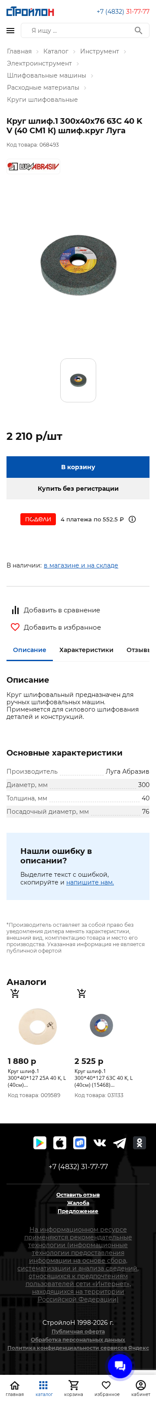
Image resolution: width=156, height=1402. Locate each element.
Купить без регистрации (78, 488)
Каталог (55, 51)
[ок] (139, 1142)
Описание (29, 650)
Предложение (78, 1211)
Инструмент (99, 51)
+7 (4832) (123, 12)
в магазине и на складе (81, 565)
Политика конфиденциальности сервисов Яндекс (78, 1348)
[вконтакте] (99, 1142)
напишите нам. (90, 882)
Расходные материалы (43, 87)
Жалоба (78, 1203)
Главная (19, 51)
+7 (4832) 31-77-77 (78, 1167)
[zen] (119, 1142)
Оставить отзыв (78, 1195)
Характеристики (86, 650)
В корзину (78, 467)
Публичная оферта (78, 1331)
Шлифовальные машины (46, 75)
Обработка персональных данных (78, 1339)
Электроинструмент (39, 63)
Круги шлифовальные (42, 100)
